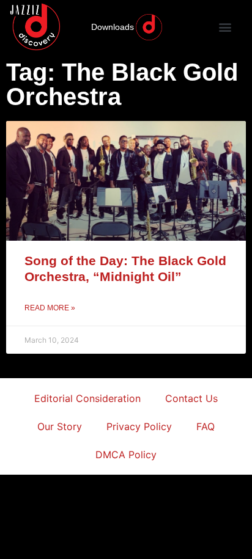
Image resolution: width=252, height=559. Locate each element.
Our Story (59, 426)
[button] (225, 27)
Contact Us (191, 398)
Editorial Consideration (87, 398)
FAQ (205, 426)
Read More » (49, 308)
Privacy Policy (139, 426)
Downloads (112, 27)
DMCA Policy (126, 454)
